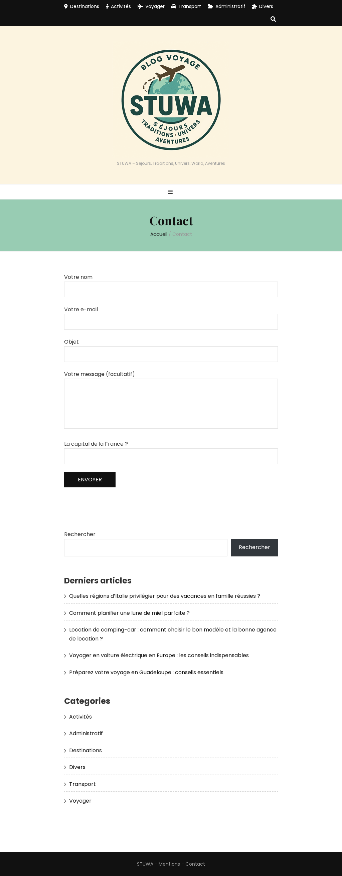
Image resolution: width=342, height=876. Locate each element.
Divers (266, 6)
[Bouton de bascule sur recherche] (273, 19)
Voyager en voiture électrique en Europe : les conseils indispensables (159, 655)
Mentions (169, 864)
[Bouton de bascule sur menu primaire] (171, 192)
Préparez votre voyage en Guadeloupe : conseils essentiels (146, 672)
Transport (189, 6)
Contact (195, 864)
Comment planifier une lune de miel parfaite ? (129, 613)
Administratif (230, 6)
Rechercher (80, 534)
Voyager (155, 6)
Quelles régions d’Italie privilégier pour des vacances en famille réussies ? (164, 596)
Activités (121, 6)
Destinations (84, 6)
